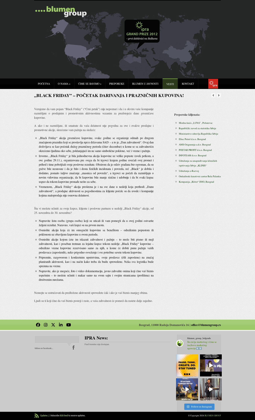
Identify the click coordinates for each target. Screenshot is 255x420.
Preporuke (116, 83)
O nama (64, 83)
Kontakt (188, 83)
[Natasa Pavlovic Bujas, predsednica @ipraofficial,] (211, 365)
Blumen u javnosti (145, 83)
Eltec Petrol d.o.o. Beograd (192, 139)
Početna (44, 83)
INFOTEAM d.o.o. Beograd (192, 155)
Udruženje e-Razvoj (189, 171)
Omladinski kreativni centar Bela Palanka (200, 176)
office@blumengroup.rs (206, 325)
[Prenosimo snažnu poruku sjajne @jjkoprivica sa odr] (187, 389)
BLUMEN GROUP (213, 415)
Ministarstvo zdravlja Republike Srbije (198, 133)
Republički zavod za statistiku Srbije (197, 128)
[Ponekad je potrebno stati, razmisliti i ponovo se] (187, 365)
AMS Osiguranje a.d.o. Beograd (195, 144)
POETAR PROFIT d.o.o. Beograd (195, 150)
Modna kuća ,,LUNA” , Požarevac (196, 122)
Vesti (170, 84)
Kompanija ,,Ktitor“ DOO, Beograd (196, 181)
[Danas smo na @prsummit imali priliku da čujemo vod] (211, 389)
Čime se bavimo (89, 83)
